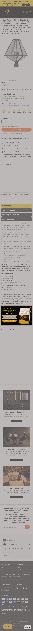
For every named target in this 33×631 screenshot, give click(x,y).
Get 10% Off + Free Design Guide (9, 320)
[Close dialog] (31, 306)
